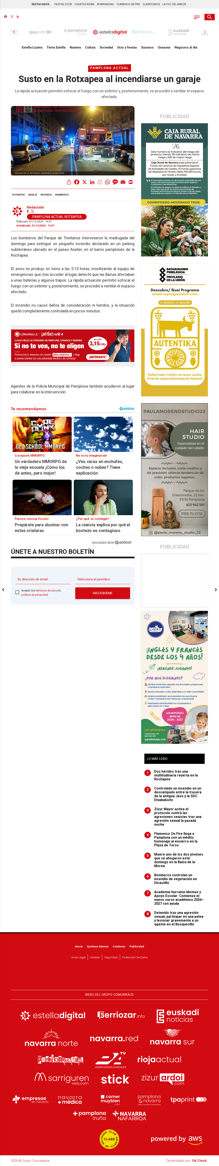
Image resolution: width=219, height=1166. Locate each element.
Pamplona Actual (109, 68)
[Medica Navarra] (70, 1099)
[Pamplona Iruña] (90, 1115)
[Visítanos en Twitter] (11, 17)
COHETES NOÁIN (84, 4)
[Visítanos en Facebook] (5, 17)
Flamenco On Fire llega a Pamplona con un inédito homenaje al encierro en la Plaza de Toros (172, 839)
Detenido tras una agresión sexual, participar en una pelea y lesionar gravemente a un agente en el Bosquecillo (175, 918)
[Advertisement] (174, 580)
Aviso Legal (78, 957)
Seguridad (111, 957)
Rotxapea (18, 194)
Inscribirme (103, 593)
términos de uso (46, 590)
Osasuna (164, 47)
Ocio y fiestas (127, 47)
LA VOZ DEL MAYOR (174, 4)
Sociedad (106, 47)
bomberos (62, 194)
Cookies (95, 957)
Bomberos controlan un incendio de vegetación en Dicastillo (172, 879)
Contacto (119, 946)
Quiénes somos (97, 946)
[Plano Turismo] (149, 1099)
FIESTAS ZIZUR (63, 4)
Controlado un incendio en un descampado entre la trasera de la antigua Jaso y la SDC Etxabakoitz (174, 794)
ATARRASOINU (105, 4)
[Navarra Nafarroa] (129, 1115)
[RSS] (18, 17)
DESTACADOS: (41, 4)
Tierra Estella (56, 47)
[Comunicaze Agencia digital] (109, 977)
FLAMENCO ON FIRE (128, 4)
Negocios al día (186, 47)
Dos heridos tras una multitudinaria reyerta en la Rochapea (172, 775)
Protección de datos (135, 957)
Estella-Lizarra (32, 47)
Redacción (35, 207)
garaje (32, 194)
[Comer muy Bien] (109, 1099)
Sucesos (147, 47)
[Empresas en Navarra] (30, 1099)
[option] (110, 32)
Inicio (79, 946)
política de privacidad (34, 594)
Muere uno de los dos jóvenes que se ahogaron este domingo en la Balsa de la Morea (175, 860)
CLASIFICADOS (151, 4)
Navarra (75, 47)
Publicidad (136, 946)
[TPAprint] (188, 1099)
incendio (46, 194)
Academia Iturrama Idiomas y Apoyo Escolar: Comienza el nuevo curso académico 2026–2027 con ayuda (175, 898)
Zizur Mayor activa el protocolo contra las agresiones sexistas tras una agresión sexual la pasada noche (174, 816)
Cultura (90, 47)
